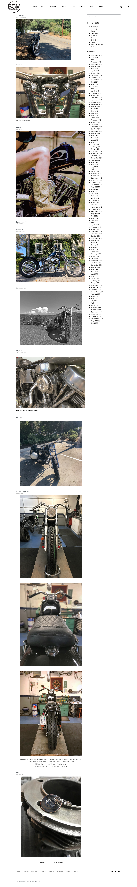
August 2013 (95, 187)
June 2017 (94, 84)
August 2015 (95, 133)
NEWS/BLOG (54, 7)
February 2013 (96, 200)
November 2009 (96, 287)
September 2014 (97, 158)
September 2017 (96, 80)
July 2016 (94, 109)
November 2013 (96, 180)
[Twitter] (128, 7)
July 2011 (94, 243)
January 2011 (95, 256)
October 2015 (96, 129)
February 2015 (96, 147)
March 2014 (95, 171)
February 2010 (96, 281)
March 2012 (95, 225)
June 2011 (94, 245)
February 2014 (96, 173)
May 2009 (94, 301)
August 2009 (95, 294)
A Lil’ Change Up (22, 492)
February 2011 (96, 254)
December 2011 (96, 231)
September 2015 (97, 131)
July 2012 (94, 216)
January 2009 (96, 310)
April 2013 (94, 196)
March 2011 (95, 252)
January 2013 (95, 202)
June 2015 (94, 138)
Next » (60, 863)
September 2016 (97, 104)
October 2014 (96, 156)
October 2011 (95, 236)
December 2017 (96, 75)
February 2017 (96, 93)
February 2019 (96, 62)
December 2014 (96, 151)
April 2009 (94, 303)
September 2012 (97, 211)
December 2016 (96, 98)
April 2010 (94, 276)
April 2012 (94, 223)
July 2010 (94, 269)
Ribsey (18, 127)
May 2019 (94, 57)
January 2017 (95, 95)
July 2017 (94, 82)
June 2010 (94, 272)
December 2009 (96, 285)
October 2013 (96, 182)
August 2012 (95, 214)
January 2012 (95, 229)
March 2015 (95, 144)
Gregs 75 (19, 230)
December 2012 (96, 205)
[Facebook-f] (125, 7)
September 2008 (97, 319)
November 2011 (96, 234)
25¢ (17, 773)
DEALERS (81, 7)
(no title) (94, 29)
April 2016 (94, 115)
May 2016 (94, 113)
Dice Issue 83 (21, 222)
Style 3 (19, 351)
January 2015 (95, 149)
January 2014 (95, 176)
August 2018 (95, 66)
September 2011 (96, 238)
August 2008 (95, 321)
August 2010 (95, 267)
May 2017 (94, 86)
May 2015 (94, 140)
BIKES (64, 7)
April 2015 (94, 142)
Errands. (19, 417)
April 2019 (94, 60)
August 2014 (95, 160)
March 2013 (95, 198)
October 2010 (96, 263)
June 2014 (94, 165)
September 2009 (97, 292)
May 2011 (94, 247)
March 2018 (95, 71)
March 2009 (95, 305)
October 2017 (95, 77)
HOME (35, 7)
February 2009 (96, 307)
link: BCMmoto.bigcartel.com (27, 411)
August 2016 (95, 107)
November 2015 (96, 127)
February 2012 (96, 227)
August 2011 (95, 240)
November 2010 (96, 261)
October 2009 (96, 290)
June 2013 (94, 191)
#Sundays (20, 15)
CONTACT (100, 7)
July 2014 (94, 162)
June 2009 (94, 298)
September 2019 (97, 55)
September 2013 (97, 185)
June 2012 (94, 218)
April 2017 (94, 89)
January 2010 (95, 283)
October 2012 (96, 209)
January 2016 (95, 122)
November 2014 (96, 153)
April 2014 (94, 169)
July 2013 (94, 189)
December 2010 (96, 258)
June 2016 (94, 111)
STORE (43, 7)
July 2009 (94, 296)
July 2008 (94, 323)
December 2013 (96, 178)
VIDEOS (72, 7)
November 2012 (96, 207)
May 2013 (94, 194)
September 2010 (97, 265)
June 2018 (94, 69)
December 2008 (96, 312)
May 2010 (94, 274)
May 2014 (94, 167)
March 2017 (95, 91)
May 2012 (94, 220)
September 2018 (97, 64)
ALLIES (91, 7)
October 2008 (96, 316)
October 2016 (96, 102)
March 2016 (95, 118)
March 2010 (95, 278)
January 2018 (95, 73)
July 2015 (94, 136)
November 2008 (96, 314)
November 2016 (96, 100)
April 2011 (94, 249)
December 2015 (96, 124)
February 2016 (96, 120)
